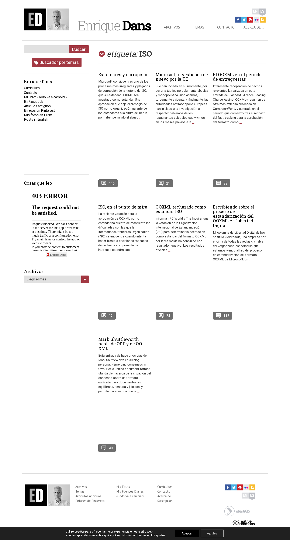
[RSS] (263, 20)
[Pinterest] (250, 20)
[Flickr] (256, 20)
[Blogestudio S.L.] (237, 511)
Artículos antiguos (37, 106)
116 (112, 183)
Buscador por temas (58, 62)
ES (262, 11)
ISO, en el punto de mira (122, 207)
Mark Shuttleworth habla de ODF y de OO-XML (121, 343)
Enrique (114, 25)
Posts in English (36, 119)
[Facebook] (238, 20)
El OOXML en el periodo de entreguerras (237, 77)
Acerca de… (254, 27)
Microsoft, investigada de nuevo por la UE (182, 77)
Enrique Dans (58, 254)
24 (168, 315)
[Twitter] (244, 20)
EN (255, 11)
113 (226, 315)
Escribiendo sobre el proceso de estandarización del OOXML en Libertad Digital (233, 216)
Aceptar (187, 533)
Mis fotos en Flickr (38, 115)
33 (225, 183)
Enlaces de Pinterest (90, 501)
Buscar (79, 49)
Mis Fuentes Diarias (130, 491)
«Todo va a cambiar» (130, 496)
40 (111, 448)
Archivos (172, 27)
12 (111, 315)
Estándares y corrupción (123, 74)
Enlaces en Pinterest (39, 111)
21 (168, 183)
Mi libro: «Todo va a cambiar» (45, 97)
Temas (198, 27)
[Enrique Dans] (47, 19)
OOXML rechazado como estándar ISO (181, 209)
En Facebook (33, 102)
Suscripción (165, 501)
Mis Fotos (123, 486)
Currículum (164, 486)
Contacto (226, 27)
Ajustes (212, 533)
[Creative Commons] (244, 522)
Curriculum (32, 88)
